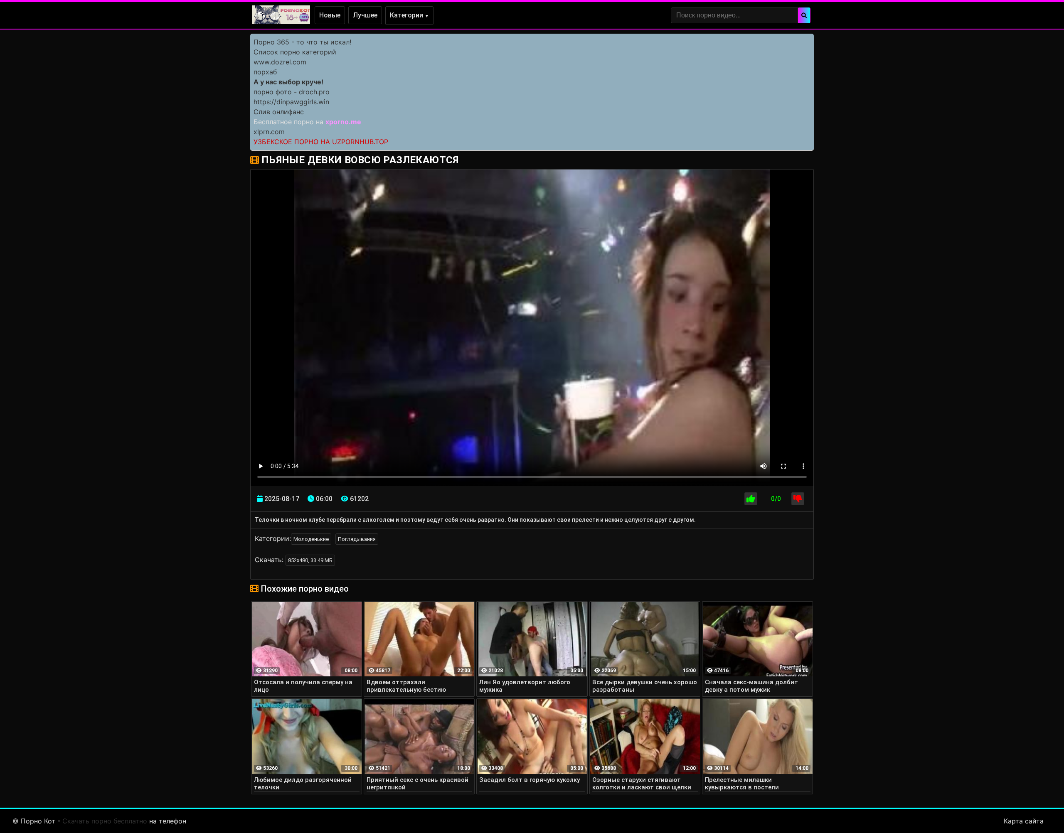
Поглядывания (357, 539)
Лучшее (365, 15)
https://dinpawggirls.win (291, 102)
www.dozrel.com (280, 62)
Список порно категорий (295, 52)
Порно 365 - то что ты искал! (302, 42)
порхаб (265, 72)
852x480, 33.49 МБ (310, 560)
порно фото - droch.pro (292, 92)
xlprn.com (269, 132)
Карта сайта (1024, 821)
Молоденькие (311, 539)
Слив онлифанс (279, 112)
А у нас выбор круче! (288, 82)
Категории (409, 15)
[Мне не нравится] (797, 498)
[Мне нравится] (750, 498)
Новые (329, 15)
